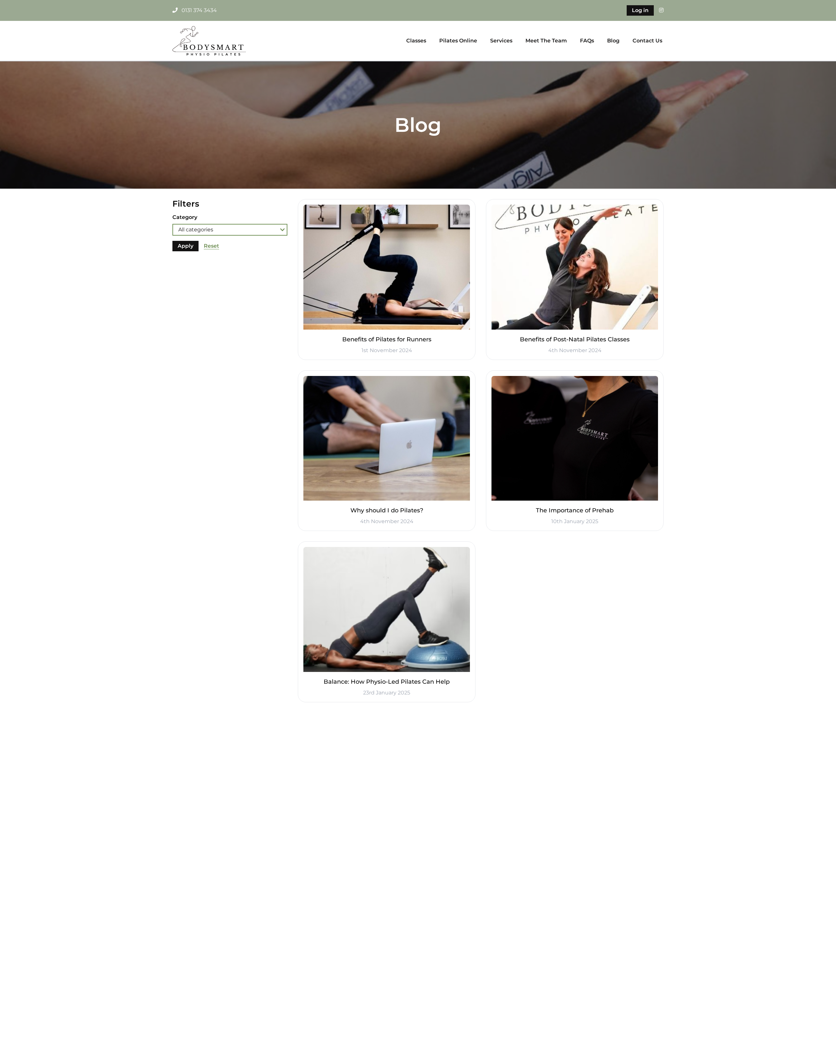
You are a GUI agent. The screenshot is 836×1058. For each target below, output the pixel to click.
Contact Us (647, 41)
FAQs (587, 41)
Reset (211, 246)
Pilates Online (458, 41)
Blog (613, 41)
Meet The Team (546, 41)
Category (184, 217)
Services (501, 41)
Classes (416, 41)
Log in (640, 10)
